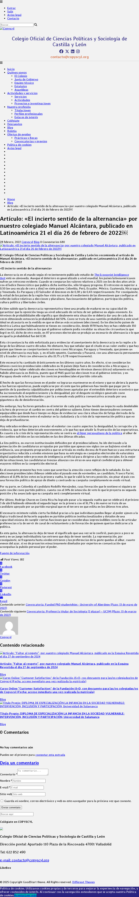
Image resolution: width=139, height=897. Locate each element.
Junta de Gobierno (26, 79)
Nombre (6, 780)
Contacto (13, 18)
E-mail (5, 787)
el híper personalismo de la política (99, 433)
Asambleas (21, 89)
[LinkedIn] (72, 51)
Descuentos (14, 124)
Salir (10, 11)
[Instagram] (78, 51)
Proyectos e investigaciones (32, 103)
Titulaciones (22, 110)
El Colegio (20, 76)
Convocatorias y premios (30, 141)
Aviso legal (14, 15)
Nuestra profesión (19, 107)
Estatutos (20, 86)
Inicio (11, 69)
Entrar (11, 8)
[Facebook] (61, 51)
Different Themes (83, 882)
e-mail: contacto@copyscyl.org (24, 860)
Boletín (12, 131)
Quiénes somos (17, 72)
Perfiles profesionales (28, 113)
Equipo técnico (24, 83)
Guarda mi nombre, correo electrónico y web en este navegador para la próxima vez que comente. (67, 801)
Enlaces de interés (26, 117)
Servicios (20, 96)
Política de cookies (19, 144)
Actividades (22, 100)
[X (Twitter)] (67, 51)
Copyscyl (27, 242)
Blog (10, 127)
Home (11, 199)
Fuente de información (15, 553)
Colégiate (13, 120)
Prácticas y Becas (25, 138)
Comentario (8, 774)
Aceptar (19, 895)
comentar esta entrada (50, 755)
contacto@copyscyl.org (69, 57)
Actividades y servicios (22, 93)
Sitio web (6, 794)
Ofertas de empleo (19, 134)
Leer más (31, 895)
